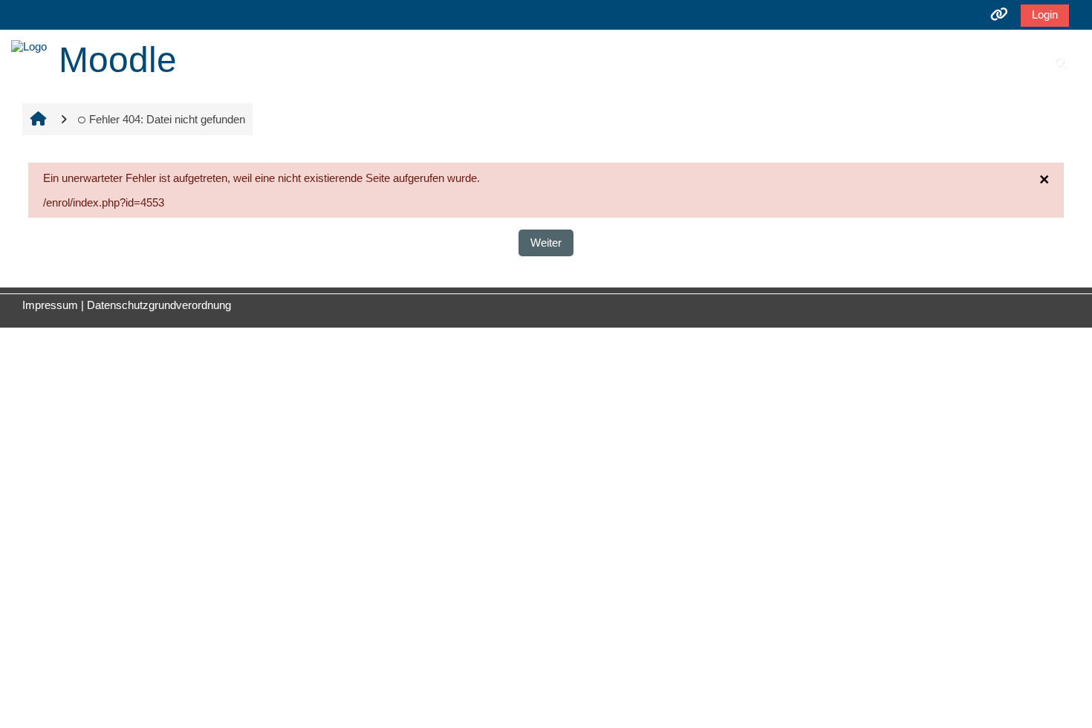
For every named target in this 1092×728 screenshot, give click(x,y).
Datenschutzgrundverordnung (159, 305)
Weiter (546, 242)
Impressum (50, 305)
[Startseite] (29, 45)
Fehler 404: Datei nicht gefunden (167, 119)
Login (1045, 14)
